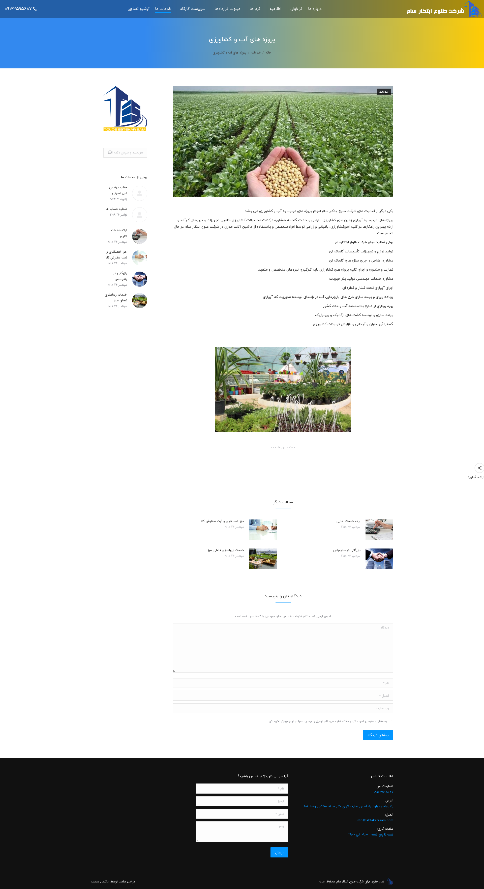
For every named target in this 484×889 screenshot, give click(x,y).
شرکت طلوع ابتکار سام (339, 211)
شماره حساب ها (116, 209)
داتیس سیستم (100, 881)
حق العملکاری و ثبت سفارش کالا (222, 521)
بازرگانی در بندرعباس (346, 550)
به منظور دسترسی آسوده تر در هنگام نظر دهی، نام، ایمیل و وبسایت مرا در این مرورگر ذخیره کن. (327, 721)
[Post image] (379, 529)
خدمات (383, 92)
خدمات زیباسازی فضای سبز (226, 550)
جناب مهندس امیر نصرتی (118, 190)
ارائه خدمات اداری (348, 521)
